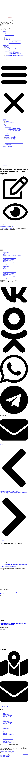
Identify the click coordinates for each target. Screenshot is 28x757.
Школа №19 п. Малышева (13, 52)
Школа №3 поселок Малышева (14, 53)
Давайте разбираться (7, 58)
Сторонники (8, 39)
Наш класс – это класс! (10, 51)
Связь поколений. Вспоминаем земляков (14, 55)
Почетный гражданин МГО (11, 48)
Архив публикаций (7, 716)
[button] (14, 88)
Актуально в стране (9, 35)
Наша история (6, 45)
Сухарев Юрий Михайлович (14, 43)
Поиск (1, 280)
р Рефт (12, 226)
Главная (4, 31)
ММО (6, 46)
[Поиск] (15, 280)
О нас (4, 37)
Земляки (7, 47)
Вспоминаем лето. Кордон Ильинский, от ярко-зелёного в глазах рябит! (13, 623)
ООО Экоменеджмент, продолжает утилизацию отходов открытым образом (13, 565)
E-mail (1, 444)
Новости (4, 32)
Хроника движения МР (10, 49)
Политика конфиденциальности (7, 751)
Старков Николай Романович (14, 40)
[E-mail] (14, 443)
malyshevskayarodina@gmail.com (7, 706)
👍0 (1, 249)
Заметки (7, 33)
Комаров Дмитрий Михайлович (15, 41)
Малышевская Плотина (5, 226)
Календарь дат (8, 56)
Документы (7, 38)
